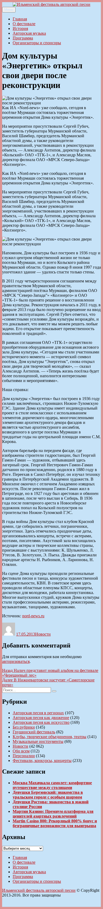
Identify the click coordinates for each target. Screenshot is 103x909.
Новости (43, 634)
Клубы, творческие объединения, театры (49, 736)
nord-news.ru (33, 616)
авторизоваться (16, 661)
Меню (8, 10)
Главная (20, 19)
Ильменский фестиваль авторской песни (39, 890)
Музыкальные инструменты (38, 741)
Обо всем (21, 751)
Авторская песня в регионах (38, 713)
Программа (23, 38)
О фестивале (24, 23)
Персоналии (24, 755)
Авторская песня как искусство (41, 722)
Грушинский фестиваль (34, 732)
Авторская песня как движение (41, 717)
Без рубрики (24, 727)
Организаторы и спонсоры (37, 43)
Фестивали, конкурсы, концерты (42, 760)
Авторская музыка (29, 33)
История (20, 28)
